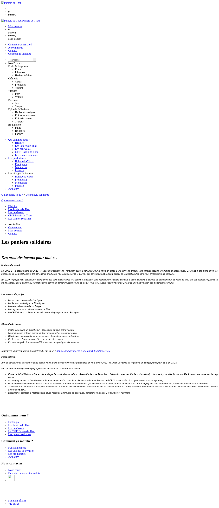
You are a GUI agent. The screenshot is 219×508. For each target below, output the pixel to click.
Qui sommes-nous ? (19, 139)
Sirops (18, 106)
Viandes (12, 90)
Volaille (19, 96)
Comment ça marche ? (20, 44)
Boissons (13, 100)
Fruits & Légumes (18, 66)
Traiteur (19, 121)
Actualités (13, 188)
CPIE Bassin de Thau (26, 151)
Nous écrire (14, 470)
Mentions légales (17, 500)
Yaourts (19, 87)
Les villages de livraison (21, 450)
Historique (14, 422)
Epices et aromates (25, 115)
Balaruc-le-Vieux (24, 161)
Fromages (20, 84)
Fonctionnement (17, 447)
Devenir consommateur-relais (24, 473)
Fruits (18, 69)
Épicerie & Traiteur (18, 109)
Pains (18, 127)
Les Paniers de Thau (26, 145)
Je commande (15, 47)
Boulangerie (14, 124)
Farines (19, 133)
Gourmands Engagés (19, 53)
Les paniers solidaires (26, 155)
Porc (17, 93)
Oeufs (18, 81)
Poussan (19, 170)
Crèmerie (13, 78)
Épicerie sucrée (23, 118)
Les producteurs (16, 158)
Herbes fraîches (23, 75)
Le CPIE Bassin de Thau (21, 431)
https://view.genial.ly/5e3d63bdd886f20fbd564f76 (83, 350)
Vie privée (13, 503)
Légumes (20, 72)
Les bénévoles (22, 148)
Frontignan (21, 164)
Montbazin (21, 167)
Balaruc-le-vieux (24, 176)
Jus (16, 103)
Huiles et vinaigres (25, 112)
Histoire (19, 142)
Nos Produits (15, 63)
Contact (12, 50)
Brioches (20, 130)
